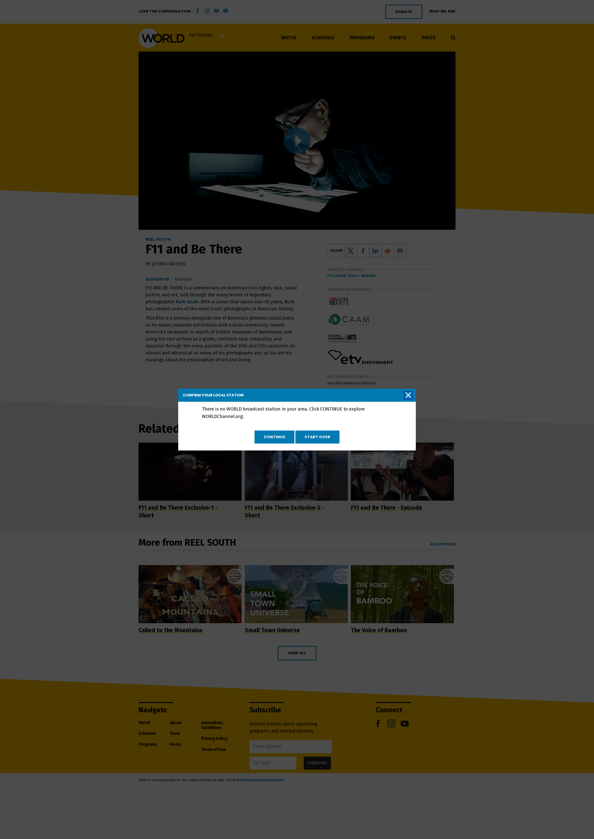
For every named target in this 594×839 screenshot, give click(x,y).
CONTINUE (274, 437)
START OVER (317, 437)
